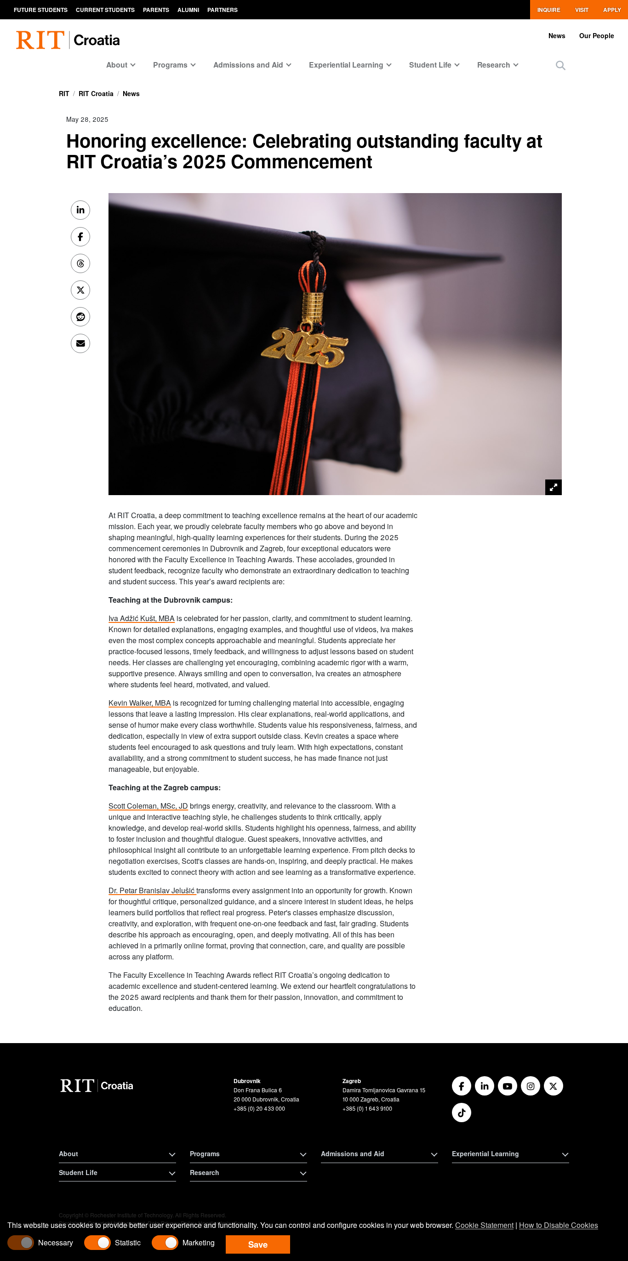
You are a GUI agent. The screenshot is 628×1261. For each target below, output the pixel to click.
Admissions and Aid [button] (352, 1153)
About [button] (68, 1153)
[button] (560, 65)
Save (258, 1244)
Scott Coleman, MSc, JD (148, 805)
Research (493, 64)
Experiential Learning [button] (485, 1153)
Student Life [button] (78, 1172)
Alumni (188, 10)
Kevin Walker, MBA (139, 702)
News (556, 35)
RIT (64, 93)
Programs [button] (205, 1153)
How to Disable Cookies (558, 1225)
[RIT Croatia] (98, 1085)
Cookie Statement (484, 1225)
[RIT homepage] (70, 35)
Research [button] (204, 1172)
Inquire (548, 10)
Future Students (41, 10)
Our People (596, 35)
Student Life (430, 64)
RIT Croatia (96, 93)
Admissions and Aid (248, 64)
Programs (170, 64)
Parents (156, 10)
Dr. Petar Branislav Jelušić (152, 890)
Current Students (105, 10)
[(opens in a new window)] (461, 1086)
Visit (581, 10)
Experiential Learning (346, 64)
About (116, 64)
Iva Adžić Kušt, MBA (141, 618)
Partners (222, 10)
